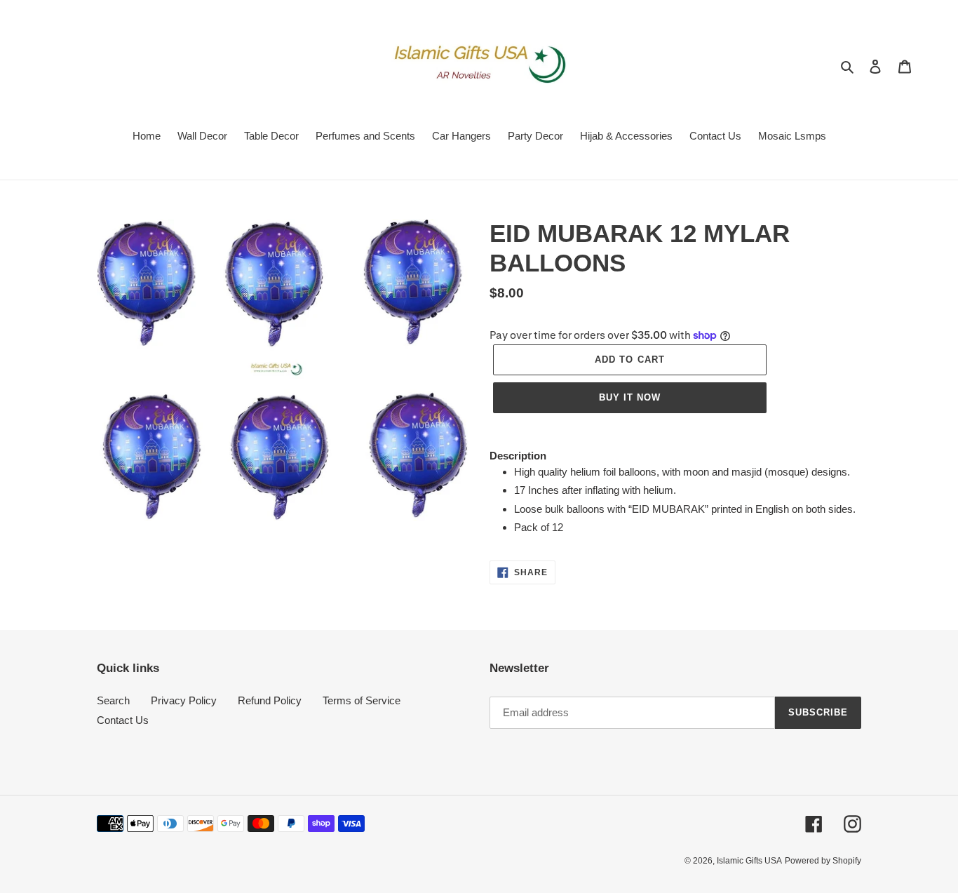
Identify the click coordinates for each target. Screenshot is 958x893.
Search (113, 700)
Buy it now (630, 397)
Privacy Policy (184, 700)
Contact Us (123, 720)
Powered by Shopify (823, 861)
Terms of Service (361, 700)
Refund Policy (270, 700)
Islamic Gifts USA (749, 861)
